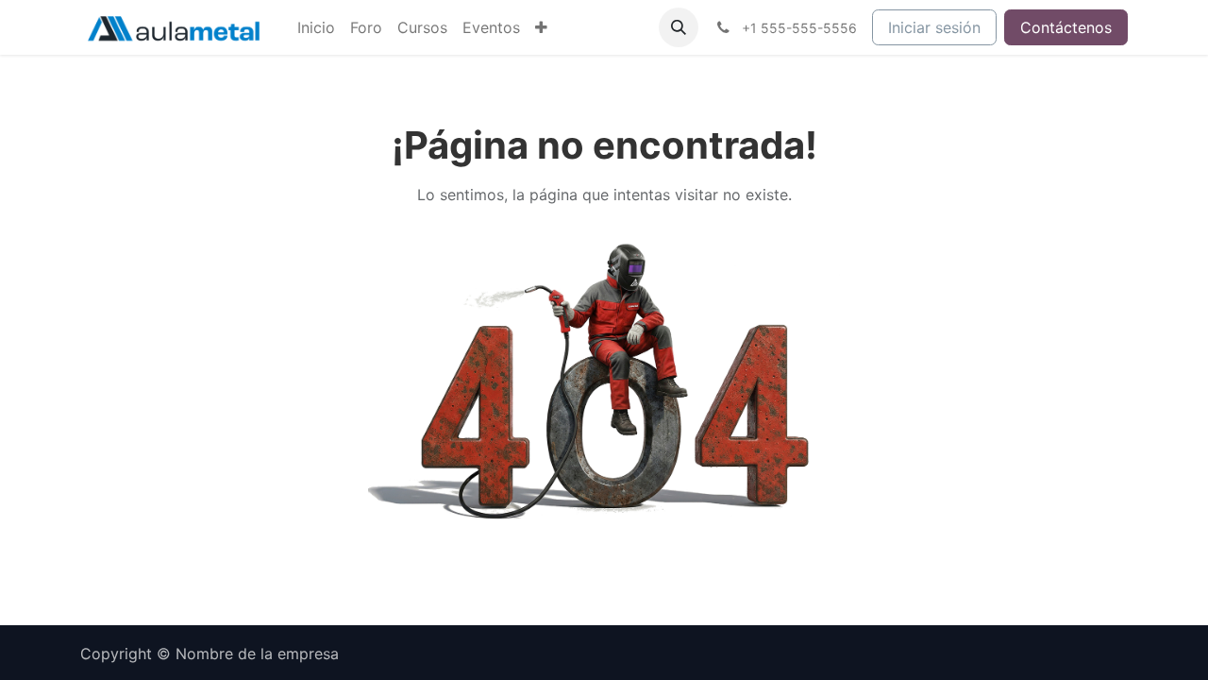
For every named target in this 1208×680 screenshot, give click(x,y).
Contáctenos (1066, 27)
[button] (678, 27)
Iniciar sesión (934, 27)
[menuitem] (316, 27)
